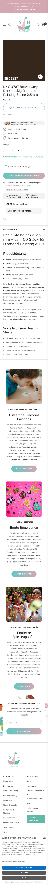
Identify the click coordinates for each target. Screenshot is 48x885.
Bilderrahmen (9, 781)
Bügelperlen (8, 786)
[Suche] (9, 25)
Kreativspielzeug (10, 795)
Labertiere (7, 800)
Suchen (30, 781)
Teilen (5, 219)
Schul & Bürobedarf (11, 822)
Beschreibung (10, 229)
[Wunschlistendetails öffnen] (38, 24)
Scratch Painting (10, 827)
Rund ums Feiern (10, 818)
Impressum (31, 786)
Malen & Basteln (10, 805)
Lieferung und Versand (32, 809)
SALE (5, 832)
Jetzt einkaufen (24, 574)
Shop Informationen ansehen (17, 190)
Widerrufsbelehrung (35, 798)
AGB (28, 803)
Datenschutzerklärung (35, 792)
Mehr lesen (24, 686)
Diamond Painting (10, 790)
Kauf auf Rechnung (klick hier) (24, 9)
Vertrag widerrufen (34, 818)
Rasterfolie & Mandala (8, 811)
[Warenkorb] (43, 25)
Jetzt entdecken (24, 469)
